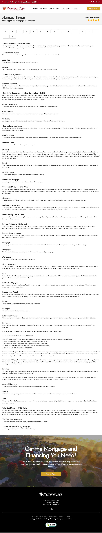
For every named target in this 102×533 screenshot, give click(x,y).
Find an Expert (95, 2)
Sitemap (61, 516)
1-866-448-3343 (7, 2)
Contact (75, 8)
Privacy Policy (52, 516)
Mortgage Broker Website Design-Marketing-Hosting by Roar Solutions (51, 519)
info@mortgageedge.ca (22, 2)
